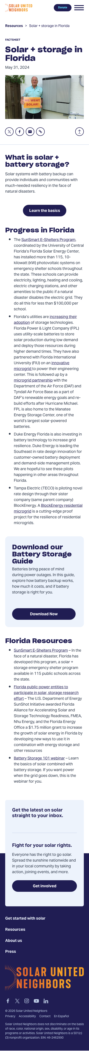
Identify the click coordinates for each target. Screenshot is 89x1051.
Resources (14, 26)
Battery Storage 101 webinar (39, 758)
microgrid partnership (33, 380)
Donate (62, 7)
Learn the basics (44, 211)
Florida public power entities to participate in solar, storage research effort (46, 693)
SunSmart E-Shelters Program (48, 240)
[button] (79, 7)
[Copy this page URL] (40, 131)
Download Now (44, 614)
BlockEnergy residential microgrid (48, 509)
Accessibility (27, 1017)
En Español (61, 1017)
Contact (45, 1017)
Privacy (10, 1017)
